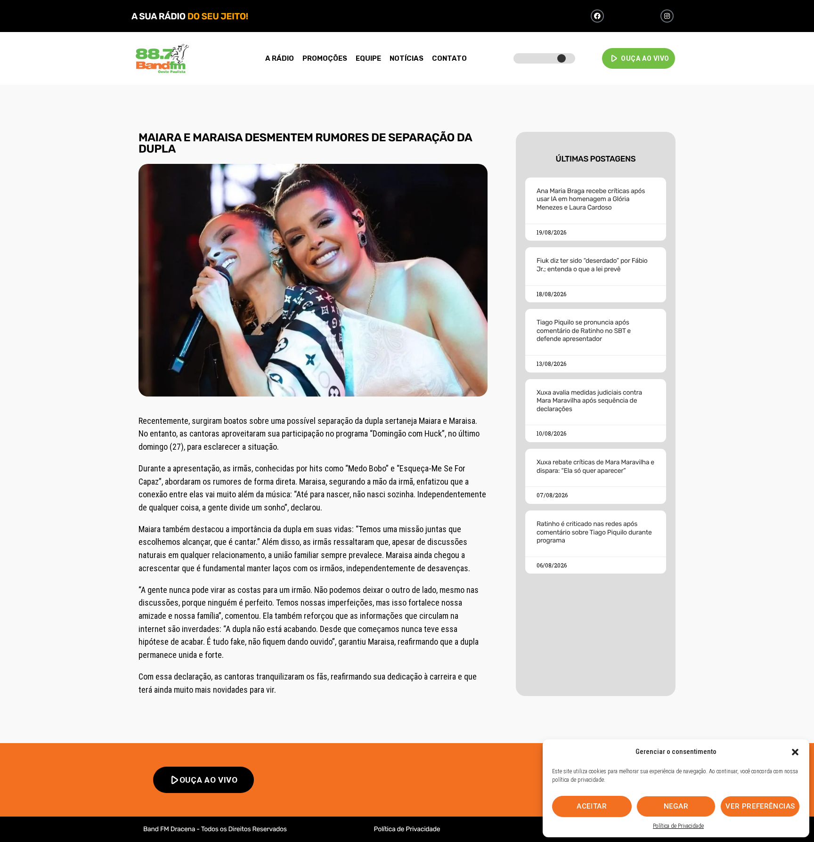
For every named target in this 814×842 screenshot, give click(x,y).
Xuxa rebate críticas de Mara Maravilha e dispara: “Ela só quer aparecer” (595, 466)
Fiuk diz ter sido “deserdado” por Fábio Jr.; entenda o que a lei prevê (592, 265)
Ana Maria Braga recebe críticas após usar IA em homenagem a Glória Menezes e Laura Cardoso (591, 199)
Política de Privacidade (678, 826)
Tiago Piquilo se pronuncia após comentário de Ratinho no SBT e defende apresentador (584, 330)
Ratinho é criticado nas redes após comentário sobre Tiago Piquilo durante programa (594, 532)
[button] (795, 752)
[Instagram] (667, 16)
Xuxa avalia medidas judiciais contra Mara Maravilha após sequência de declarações (589, 401)
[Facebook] (597, 16)
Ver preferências (760, 806)
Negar (676, 806)
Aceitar (592, 806)
